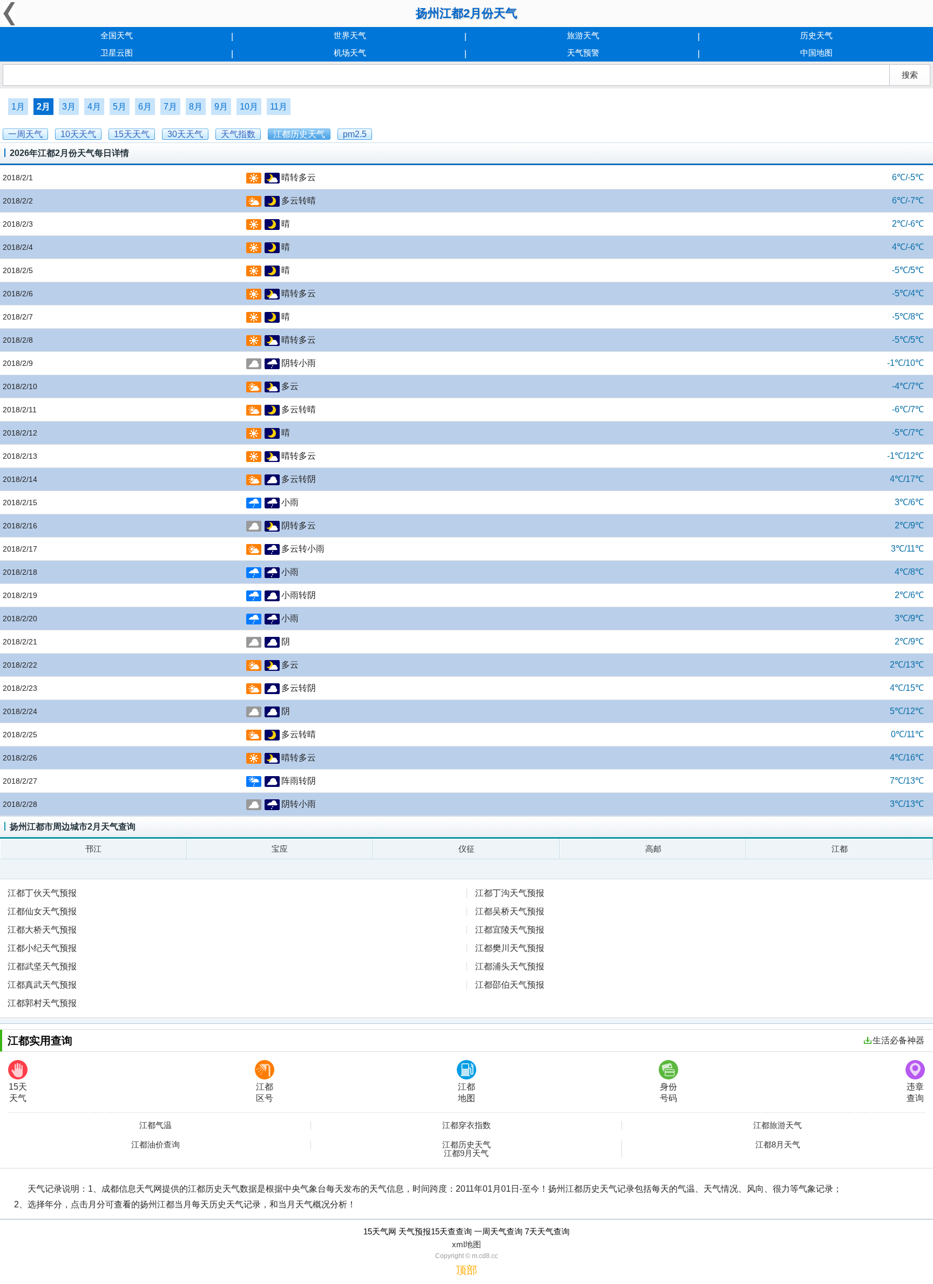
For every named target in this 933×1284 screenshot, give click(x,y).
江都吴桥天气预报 (509, 911)
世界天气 (350, 35)
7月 (170, 106)
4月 (94, 106)
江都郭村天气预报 (42, 1003)
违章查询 (915, 1092)
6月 (145, 106)
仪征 (466, 848)
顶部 (466, 1270)
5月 (119, 106)
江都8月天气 (777, 1144)
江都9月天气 (466, 1153)
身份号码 (668, 1092)
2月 (43, 106)
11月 (278, 106)
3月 (69, 106)
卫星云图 (116, 52)
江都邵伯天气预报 (509, 984)
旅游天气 (583, 35)
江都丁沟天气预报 (509, 893)
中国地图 (816, 52)
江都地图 (466, 1092)
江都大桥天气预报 (42, 929)
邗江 (93, 848)
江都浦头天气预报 (509, 966)
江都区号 (264, 1092)
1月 (18, 106)
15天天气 (18, 1092)
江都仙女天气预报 (42, 911)
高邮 (653, 848)
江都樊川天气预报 (509, 948)
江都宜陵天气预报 (509, 929)
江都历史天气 (466, 1144)
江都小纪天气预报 (42, 948)
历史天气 (816, 35)
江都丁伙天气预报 (42, 893)
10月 (249, 106)
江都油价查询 (155, 1144)
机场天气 (350, 52)
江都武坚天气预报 (42, 966)
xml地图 (466, 1244)
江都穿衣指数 (466, 1125)
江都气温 (155, 1125)
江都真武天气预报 (42, 984)
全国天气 (116, 35)
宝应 (280, 848)
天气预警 (583, 52)
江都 (839, 848)
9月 (221, 106)
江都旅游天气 (777, 1125)
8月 (195, 106)
